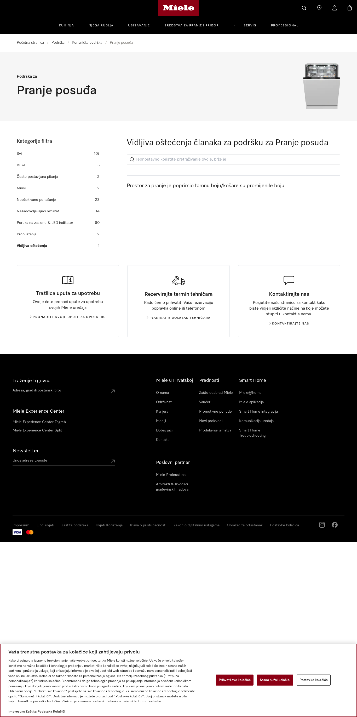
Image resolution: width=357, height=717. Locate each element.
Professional (284, 25)
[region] (178, 680)
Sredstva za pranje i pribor (191, 25)
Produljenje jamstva (215, 430)
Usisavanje (139, 25)
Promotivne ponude (215, 411)
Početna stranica (30, 42)
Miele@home (250, 393)
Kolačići (59, 711)
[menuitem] (69, 25)
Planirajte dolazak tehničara (180, 318)
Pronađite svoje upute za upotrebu (69, 317)
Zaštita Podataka (39, 711)
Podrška (58, 42)
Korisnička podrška (87, 42)
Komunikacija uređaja (256, 421)
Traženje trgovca (31, 380)
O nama (162, 393)
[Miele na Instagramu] (322, 525)
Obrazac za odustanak (245, 525)
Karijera (162, 411)
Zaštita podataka (74, 525)
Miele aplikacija (251, 402)
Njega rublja (101, 25)
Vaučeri (205, 402)
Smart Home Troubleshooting (252, 433)
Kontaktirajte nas (290, 323)
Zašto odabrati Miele (216, 393)
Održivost (164, 402)
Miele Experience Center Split (37, 430)
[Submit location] (113, 391)
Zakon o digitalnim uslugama (197, 525)
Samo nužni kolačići (275, 680)
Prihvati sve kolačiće (235, 680)
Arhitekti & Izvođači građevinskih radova (172, 486)
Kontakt (162, 440)
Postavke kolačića (284, 525)
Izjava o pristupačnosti (148, 525)
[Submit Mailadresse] (113, 461)
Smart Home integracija (258, 411)
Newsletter (26, 450)
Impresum (21, 525)
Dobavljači (164, 430)
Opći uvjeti (45, 525)
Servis (250, 25)
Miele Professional (171, 475)
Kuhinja (66, 25)
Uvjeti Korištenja (109, 525)
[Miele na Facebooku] (335, 525)
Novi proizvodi (210, 421)
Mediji (161, 421)
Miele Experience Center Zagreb (39, 422)
